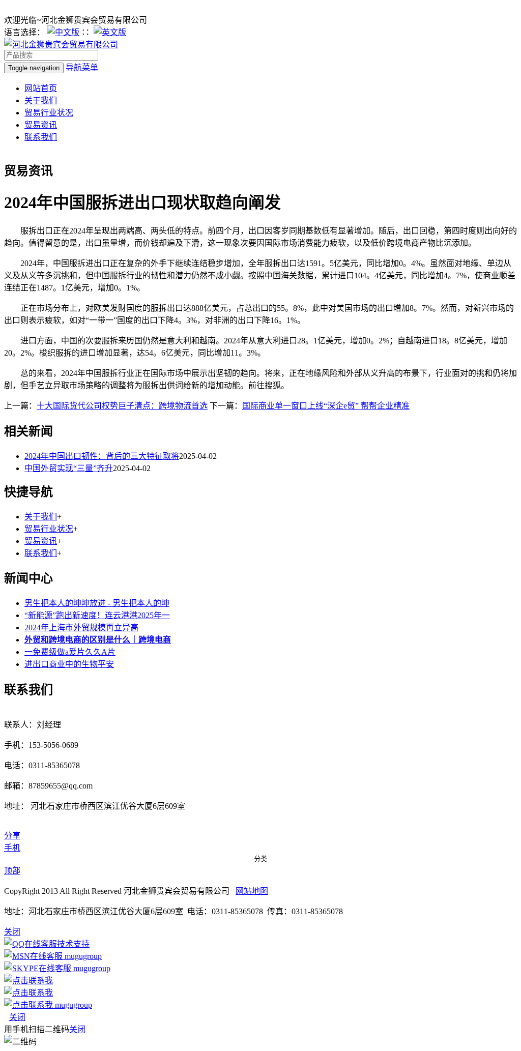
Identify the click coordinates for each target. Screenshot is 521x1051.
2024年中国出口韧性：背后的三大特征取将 (101, 456)
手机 (12, 847)
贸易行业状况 (48, 112)
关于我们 (40, 100)
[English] (110, 32)
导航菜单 (82, 67)
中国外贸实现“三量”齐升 (68, 468)
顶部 (12, 870)
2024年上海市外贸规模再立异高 (81, 627)
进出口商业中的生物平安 (69, 664)
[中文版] (63, 32)
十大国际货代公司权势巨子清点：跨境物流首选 (122, 405)
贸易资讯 (40, 125)
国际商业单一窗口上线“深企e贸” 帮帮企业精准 (326, 405)
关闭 (17, 1017)
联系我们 (40, 137)
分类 (260, 859)
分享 (12, 835)
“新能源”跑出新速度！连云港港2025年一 (97, 615)
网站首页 (40, 88)
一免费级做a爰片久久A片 (69, 652)
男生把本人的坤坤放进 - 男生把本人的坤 (96, 603)
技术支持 (73, 944)
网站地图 (252, 891)
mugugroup (82, 956)
